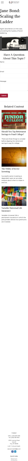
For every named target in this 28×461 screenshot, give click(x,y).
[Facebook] (12, 451)
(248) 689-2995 (16, 436)
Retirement (14, 459)
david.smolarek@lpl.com (14, 449)
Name (2, 62)
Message (3, 81)
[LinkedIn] (15, 451)
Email (2, 71)
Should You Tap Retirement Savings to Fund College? (14, 133)
